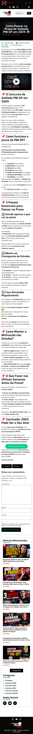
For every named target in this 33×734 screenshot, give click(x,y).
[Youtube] (13, 7)
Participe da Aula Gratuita (16, 446)
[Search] (29, 13)
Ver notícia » (6, 563)
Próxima (16, 466)
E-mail (4, 515)
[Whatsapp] (17, 7)
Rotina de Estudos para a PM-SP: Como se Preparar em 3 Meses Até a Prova (16, 606)
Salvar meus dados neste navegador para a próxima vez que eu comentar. (16, 524)
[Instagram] (10, 7)
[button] (29, 7)
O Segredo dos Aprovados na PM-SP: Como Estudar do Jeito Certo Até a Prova (16, 639)
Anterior (7, 466)
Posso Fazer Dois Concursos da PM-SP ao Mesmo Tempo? (16, 662)
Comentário (5, 484)
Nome (4, 507)
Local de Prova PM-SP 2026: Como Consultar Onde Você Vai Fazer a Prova (16, 583)
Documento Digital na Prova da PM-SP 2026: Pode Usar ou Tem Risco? (16, 560)
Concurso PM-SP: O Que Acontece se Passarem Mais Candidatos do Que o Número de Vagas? (15, 630)
